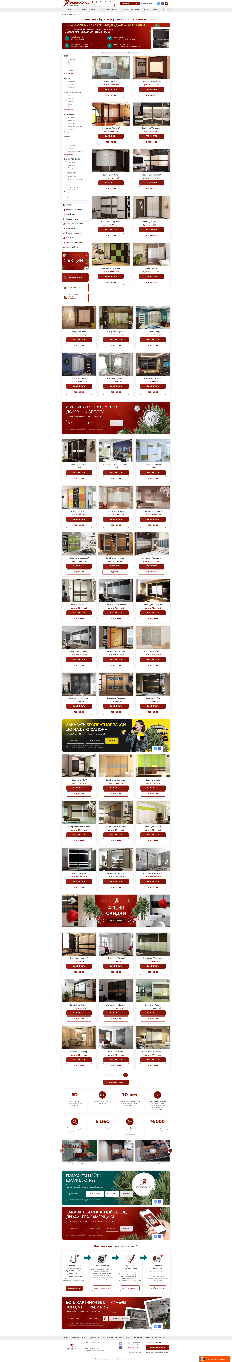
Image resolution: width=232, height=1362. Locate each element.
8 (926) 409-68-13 (147, 6)
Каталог (94, 9)
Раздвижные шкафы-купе (75, 185)
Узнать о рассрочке (130, 1288)
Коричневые (72, 59)
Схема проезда (132, 1348)
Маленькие (71, 81)
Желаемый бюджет (98, 423)
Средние (71, 87)
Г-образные (71, 145)
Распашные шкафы (74, 210)
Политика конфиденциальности (105, 1359)
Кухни (68, 205)
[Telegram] (158, 4)
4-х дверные (71, 168)
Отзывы (156, 9)
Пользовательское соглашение (127, 1359)
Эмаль (70, 104)
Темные (70, 65)
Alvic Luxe (71, 101)
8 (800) (153, 1343)
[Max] (162, 4)
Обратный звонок (157, 1347)
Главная (69, 9)
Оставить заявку (74, 1288)
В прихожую (71, 123)
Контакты (166, 9)
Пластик (70, 98)
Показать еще (116, 1082)
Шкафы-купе (75, 15)
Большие (70, 84)
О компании (81, 9)
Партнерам (149, 1338)
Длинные (70, 148)
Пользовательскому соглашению (94, 429)
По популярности (107, 53)
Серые (70, 62)
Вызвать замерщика (102, 1288)
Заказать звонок (130, 3)
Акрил (70, 107)
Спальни (70, 238)
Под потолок (72, 182)
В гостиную (71, 117)
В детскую (71, 129)
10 (130, 1075)
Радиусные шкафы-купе (75, 151)
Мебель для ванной (75, 243)
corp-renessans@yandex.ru (157, 1352)
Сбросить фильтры (75, 196)
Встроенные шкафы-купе (75, 179)
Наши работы (72, 247)
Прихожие (70, 228)
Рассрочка (135, 9)
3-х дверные (71, 165)
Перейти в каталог (158, 1288)
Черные (70, 68)
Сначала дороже (133, 53)
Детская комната (73, 233)
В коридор (71, 120)
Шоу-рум (124, 9)
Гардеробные (72, 219)
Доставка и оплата (109, 9)
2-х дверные (71, 162)
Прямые (70, 140)
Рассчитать (111, 89)
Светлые (70, 70)
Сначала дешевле (120, 53)
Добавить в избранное (134, 1352)
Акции (146, 9)
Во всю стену (72, 176)
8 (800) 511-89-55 (147, 3)
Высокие (70, 143)
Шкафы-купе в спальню (75, 126)
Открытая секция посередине (73, 188)
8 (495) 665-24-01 (147, 1)
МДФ (69, 95)
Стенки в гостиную (74, 224)
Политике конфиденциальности (77, 429)
